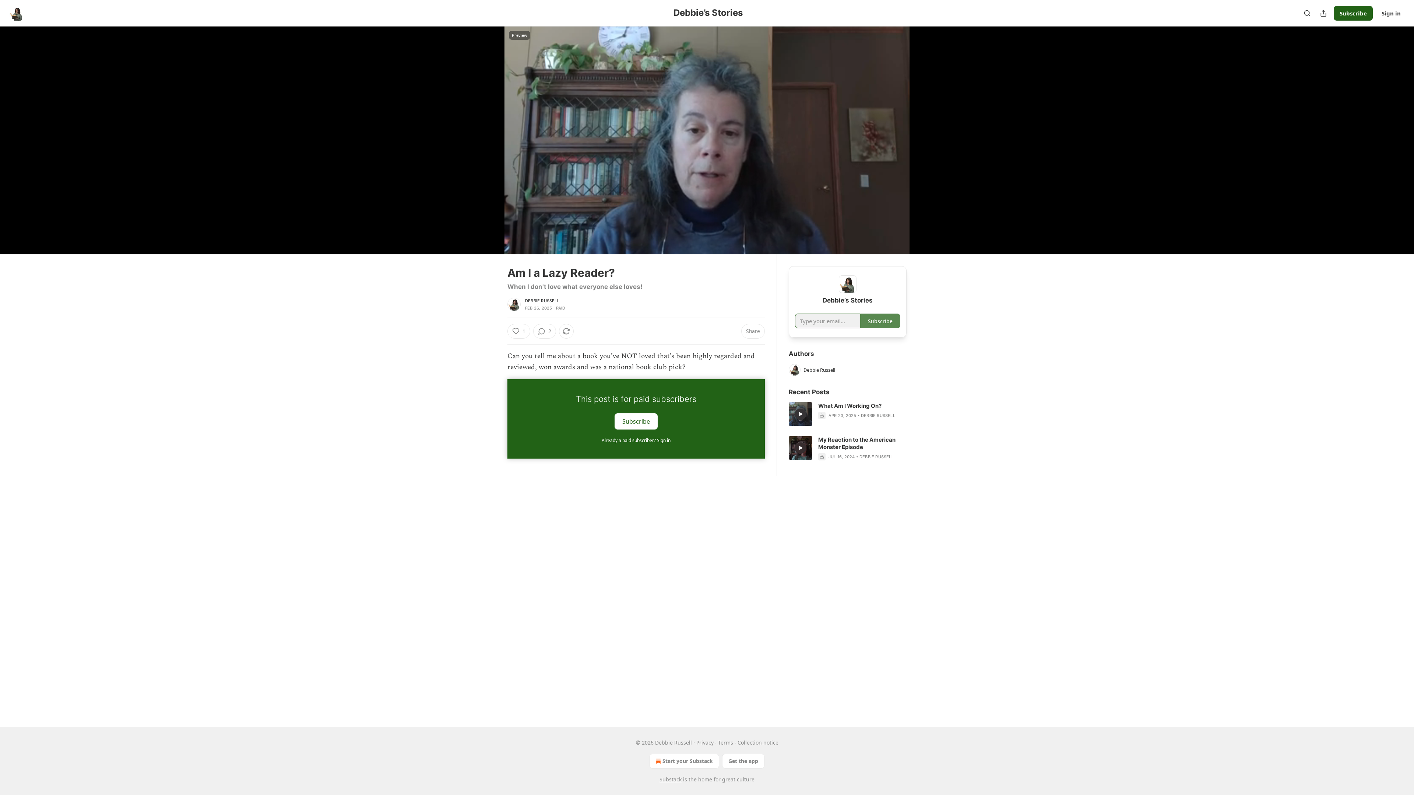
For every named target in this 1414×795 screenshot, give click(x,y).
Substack (670, 779)
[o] (800, 414)
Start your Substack (687, 760)
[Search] (1307, 13)
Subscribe (1353, 13)
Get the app (743, 760)
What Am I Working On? (850, 405)
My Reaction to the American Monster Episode (857, 443)
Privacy (705, 742)
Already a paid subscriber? (636, 440)
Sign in (1391, 13)
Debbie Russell (542, 300)
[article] (848, 414)
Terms (725, 742)
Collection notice (758, 742)
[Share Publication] (1323, 13)
